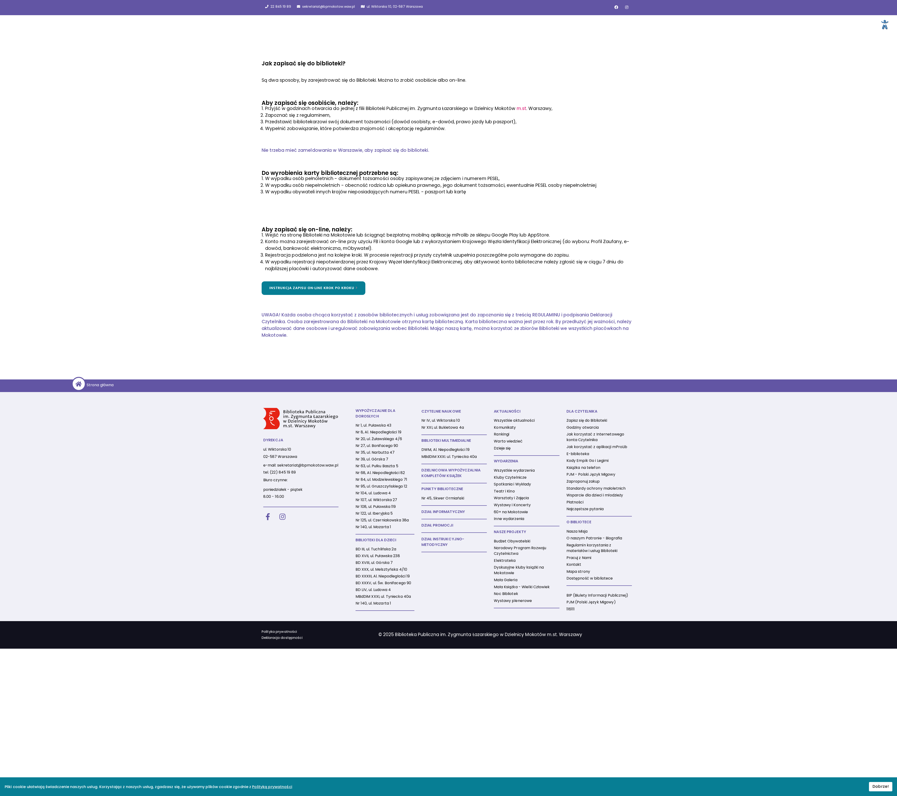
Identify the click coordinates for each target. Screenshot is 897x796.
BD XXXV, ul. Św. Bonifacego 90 (383, 583)
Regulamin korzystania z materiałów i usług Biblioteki (591, 547)
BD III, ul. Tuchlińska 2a (376, 549)
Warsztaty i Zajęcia (511, 498)
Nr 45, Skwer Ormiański (442, 498)
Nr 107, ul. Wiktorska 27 (376, 499)
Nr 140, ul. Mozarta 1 (373, 527)
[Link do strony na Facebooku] (616, 7)
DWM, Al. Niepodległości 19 (445, 449)
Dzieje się (502, 448)
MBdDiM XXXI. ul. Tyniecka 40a (449, 456)
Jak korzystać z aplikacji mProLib (596, 446)
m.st (521, 108)
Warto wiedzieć (508, 441)
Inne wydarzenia (509, 518)
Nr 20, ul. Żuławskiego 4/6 (379, 439)
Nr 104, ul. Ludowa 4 (373, 493)
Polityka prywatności (279, 631)
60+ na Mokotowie (511, 512)
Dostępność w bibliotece (589, 578)
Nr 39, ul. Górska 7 (372, 459)
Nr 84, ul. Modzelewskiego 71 (381, 479)
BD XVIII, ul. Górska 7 (374, 562)
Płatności (575, 502)
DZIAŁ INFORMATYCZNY (443, 511)
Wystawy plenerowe (513, 600)
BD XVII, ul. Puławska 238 (378, 556)
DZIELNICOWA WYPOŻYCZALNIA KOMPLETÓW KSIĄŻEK (451, 472)
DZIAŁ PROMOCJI (437, 525)
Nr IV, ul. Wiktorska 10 (440, 420)
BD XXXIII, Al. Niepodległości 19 (383, 576)
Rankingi (501, 434)
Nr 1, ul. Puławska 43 (374, 425)
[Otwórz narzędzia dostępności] (884, 24)
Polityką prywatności (272, 786)
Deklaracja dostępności (282, 637)
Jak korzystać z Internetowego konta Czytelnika (595, 437)
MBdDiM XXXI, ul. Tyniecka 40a (383, 596)
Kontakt (573, 564)
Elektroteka (505, 560)
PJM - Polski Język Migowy (590, 474)
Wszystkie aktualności (514, 420)
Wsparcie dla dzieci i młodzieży (594, 495)
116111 (570, 609)
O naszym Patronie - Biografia (594, 538)
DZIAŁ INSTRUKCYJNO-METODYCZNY (442, 541)
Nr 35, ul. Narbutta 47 (375, 452)
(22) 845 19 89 (283, 472)
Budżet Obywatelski (512, 541)
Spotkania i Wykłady (512, 484)
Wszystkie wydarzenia (514, 470)
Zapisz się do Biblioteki (586, 420)
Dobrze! (880, 786)
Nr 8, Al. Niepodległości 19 (378, 432)
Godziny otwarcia (582, 427)
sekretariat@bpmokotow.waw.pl (307, 465)
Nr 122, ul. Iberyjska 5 (374, 513)
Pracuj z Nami (578, 557)
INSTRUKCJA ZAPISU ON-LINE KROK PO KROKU (312, 288)
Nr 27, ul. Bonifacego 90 (377, 445)
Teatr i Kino (504, 491)
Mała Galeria (505, 580)
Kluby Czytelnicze (510, 477)
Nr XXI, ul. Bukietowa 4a (442, 427)
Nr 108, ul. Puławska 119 (376, 506)
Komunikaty (505, 427)
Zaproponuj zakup (583, 481)
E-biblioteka (577, 453)
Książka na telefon (583, 467)
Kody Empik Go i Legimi (587, 460)
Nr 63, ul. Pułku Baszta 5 (377, 466)
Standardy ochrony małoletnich (596, 488)
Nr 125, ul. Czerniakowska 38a (382, 520)
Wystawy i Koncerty (512, 505)
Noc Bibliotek (506, 593)
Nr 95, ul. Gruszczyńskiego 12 (381, 486)
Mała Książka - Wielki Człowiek (522, 587)
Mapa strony (578, 571)
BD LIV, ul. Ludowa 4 (373, 589)
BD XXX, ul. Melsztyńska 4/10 (381, 569)
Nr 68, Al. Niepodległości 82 (380, 472)
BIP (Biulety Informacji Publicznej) (597, 595)
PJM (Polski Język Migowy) (591, 602)
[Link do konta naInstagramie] (627, 7)
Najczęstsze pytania (585, 509)
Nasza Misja (576, 531)
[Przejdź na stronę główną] (78, 384)
